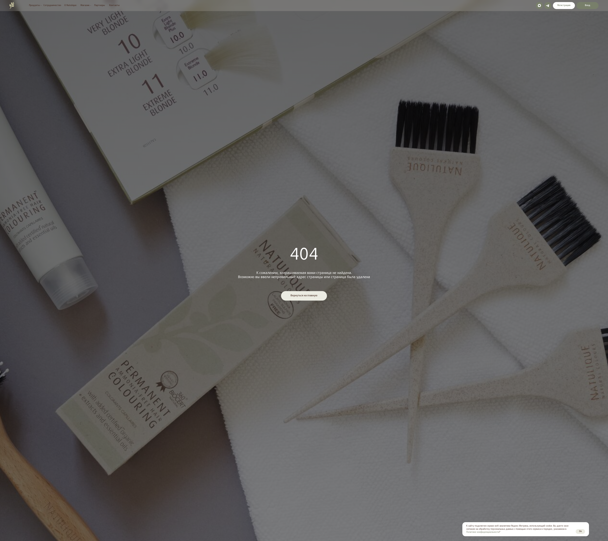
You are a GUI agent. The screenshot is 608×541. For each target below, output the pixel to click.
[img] (12, 5)
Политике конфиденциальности (482, 532)
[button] (564, 5)
